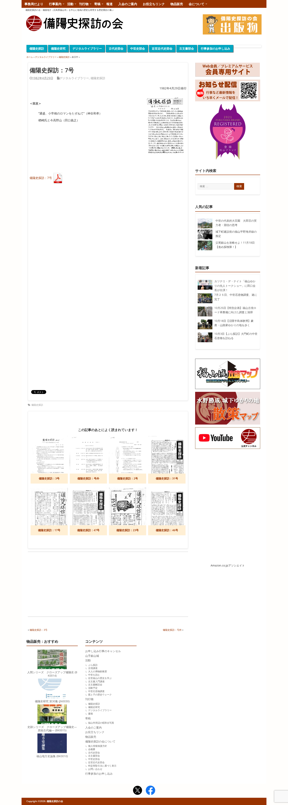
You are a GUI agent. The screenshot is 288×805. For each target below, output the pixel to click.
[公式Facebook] (150, 790)
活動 (70, 4)
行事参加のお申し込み (215, 48)
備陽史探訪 (36, 48)
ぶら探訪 (93, 665)
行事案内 (55, 4)
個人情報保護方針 (97, 746)
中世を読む (94, 674)
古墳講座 (93, 668)
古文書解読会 (95, 684)
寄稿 (97, 4)
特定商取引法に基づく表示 (102, 765)
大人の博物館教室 (97, 671)
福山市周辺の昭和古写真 (101, 722)
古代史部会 (116, 48)
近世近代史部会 (162, 48)
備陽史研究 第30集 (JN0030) (52, 701)
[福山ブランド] (227, 132)
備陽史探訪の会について (100, 741)
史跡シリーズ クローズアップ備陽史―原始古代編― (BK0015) (52, 728)
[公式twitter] (137, 790)
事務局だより (33, 4)
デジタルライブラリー (87, 48)
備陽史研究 (58, 48)
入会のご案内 (127, 4)
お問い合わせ (95, 769)
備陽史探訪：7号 (41, 178)
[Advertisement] (67, 584)
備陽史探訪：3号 (38, 630)
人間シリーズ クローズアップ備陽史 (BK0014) (52, 674)
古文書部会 (186, 48)
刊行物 (84, 4)
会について (196, 4)
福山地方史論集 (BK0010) (52, 756)
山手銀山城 (92, 656)
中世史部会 (137, 48)
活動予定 (93, 688)
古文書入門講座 (96, 681)
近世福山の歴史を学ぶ (100, 678)
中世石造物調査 (96, 691)
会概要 (91, 749)
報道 (109, 4)
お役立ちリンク (154, 4)
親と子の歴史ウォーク (100, 694)
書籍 (90, 713)
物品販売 (176, 4)
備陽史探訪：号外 (172, 630)
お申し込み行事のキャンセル (103, 651)
